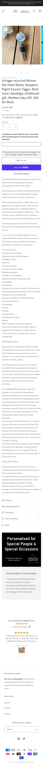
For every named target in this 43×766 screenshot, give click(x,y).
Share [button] (7, 525)
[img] (21, 623)
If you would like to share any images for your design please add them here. (21, 153)
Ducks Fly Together (18, 762)
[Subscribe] (35, 729)
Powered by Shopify (29, 762)
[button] (3, 11)
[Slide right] (26, 73)
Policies (7, 714)
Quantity (5, 122)
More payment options (21, 173)
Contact (7, 708)
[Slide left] (16, 73)
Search (7, 703)
